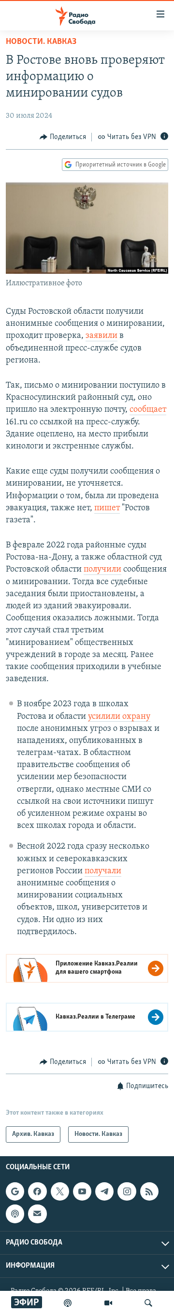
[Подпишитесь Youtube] (82, 1191)
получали (103, 871)
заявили (101, 336)
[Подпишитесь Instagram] (126, 1191)
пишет (107, 508)
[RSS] (149, 1191)
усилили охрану (119, 717)
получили (102, 569)
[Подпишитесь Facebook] (37, 1191)
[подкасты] (67, 1303)
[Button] (63, 137)
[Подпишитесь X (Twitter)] (60, 1191)
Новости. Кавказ (41, 42)
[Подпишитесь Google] (15, 1191)
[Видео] (108, 1303)
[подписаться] (37, 1214)
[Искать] (148, 1303)
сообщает (148, 410)
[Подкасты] (15, 1214)
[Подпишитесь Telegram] (104, 1191)
